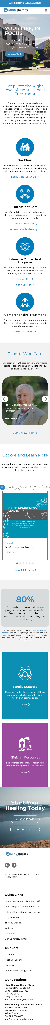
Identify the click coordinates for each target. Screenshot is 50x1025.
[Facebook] (7, 865)
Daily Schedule (12, 917)
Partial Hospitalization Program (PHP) (23, 906)
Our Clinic (9, 954)
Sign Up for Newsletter (16, 939)
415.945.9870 (33, 3)
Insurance (10, 965)
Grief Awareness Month (19, 547)
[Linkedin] (14, 865)
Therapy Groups (13, 923)
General (9, 543)
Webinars (9, 928)
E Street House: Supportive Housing (22, 912)
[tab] (11, 487)
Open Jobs (10, 933)
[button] (24, 399)
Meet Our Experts (13, 960)
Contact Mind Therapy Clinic (18, 970)
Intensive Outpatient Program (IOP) (22, 901)
